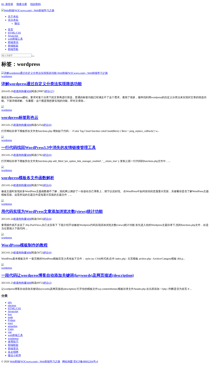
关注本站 (13, 20)
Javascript (13, 35)
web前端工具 (15, 38)
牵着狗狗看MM (22, 91)
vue (10, 332)
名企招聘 (13, 352)
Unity (11, 329)
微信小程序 (14, 355)
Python (11, 320)
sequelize (12, 326)
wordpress (6, 76)
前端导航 (13, 49)
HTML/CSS (14, 32)
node (10, 317)
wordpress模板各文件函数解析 (27, 178)
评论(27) (49, 91)
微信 (17, 23)
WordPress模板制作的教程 (24, 245)
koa (10, 314)
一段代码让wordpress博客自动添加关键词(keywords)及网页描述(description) (67, 275)
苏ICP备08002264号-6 (85, 361)
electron (12, 305)
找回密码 (35, 4)
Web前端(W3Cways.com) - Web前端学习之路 (29, 10)
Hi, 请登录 (7, 4)
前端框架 (13, 45)
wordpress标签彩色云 (19, 117)
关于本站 (13, 16)
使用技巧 (13, 341)
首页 (10, 29)
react (10, 323)
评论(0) (47, 125)
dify (10, 302)
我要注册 (21, 4)
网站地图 (67, 361)
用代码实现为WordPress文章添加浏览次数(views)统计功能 (52, 211)
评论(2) (47, 282)
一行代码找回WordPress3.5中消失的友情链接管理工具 (48, 147)
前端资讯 (13, 42)
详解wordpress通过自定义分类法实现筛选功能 (41, 84)
